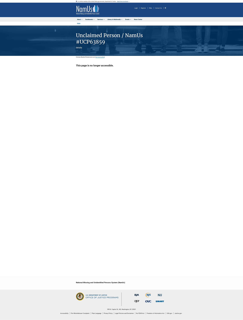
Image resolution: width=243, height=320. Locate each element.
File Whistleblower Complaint (80, 313)
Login (136, 8)
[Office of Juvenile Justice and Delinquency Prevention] (136, 302)
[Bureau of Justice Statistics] (148, 296)
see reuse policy (100, 57)
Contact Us (158, 8)
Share (166, 8)
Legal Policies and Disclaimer (124, 313)
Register (143, 8)
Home (78, 23)
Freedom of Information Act (155, 313)
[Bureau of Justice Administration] (137, 294)
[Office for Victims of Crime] (148, 301)
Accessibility (64, 313)
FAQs (150, 8)
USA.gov (169, 313)
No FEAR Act (140, 313)
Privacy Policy (108, 313)
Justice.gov (178, 313)
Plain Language (96, 313)
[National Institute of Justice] (160, 294)
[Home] (88, 10)
